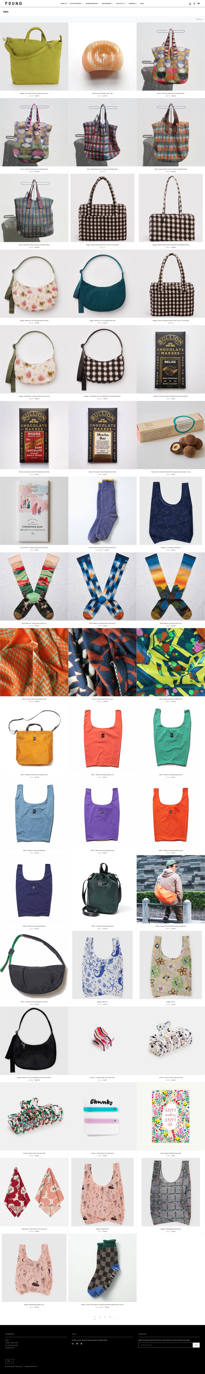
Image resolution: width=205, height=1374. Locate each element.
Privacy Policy (10, 1347)
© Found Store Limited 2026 (13, 1366)
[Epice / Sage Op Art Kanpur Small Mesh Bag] (34, 132)
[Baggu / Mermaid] (102, 965)
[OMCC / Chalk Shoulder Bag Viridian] (102, 889)
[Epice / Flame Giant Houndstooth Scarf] (34, 662)
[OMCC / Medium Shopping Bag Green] (171, 738)
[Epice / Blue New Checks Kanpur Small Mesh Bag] (102, 132)
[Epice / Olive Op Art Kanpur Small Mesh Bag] (171, 57)
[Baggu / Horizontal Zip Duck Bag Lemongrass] (34, 57)
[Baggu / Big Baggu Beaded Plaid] (171, 1192)
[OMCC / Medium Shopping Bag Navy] (34, 889)
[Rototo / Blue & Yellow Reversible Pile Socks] (102, 511)
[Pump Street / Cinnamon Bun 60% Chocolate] (34, 511)
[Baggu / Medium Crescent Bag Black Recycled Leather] (34, 1041)
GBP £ (8, 1361)
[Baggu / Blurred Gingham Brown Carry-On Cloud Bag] (102, 208)
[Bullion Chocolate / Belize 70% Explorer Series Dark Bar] (171, 359)
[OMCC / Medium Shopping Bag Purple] (102, 814)
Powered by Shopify (31, 1366)
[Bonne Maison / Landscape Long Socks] (34, 586)
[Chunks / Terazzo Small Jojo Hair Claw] (171, 1041)
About (7, 1340)
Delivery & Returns (11, 1345)
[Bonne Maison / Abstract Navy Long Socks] (102, 586)
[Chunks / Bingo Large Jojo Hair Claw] (34, 1116)
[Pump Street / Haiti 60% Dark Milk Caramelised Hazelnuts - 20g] (171, 435)
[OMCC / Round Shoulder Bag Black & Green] (34, 965)
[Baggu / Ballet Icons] (102, 1192)
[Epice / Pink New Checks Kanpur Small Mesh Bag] (34, 208)
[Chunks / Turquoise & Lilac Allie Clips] (102, 1116)
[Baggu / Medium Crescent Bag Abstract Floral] (34, 284)
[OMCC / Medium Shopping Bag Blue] (34, 814)
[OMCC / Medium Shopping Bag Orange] (171, 814)
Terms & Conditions (11, 1342)
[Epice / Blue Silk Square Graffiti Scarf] (171, 662)
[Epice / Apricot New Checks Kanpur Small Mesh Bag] (171, 132)
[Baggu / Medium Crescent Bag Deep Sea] (102, 284)
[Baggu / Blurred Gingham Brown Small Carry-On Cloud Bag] (171, 284)
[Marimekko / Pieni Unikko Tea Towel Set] (34, 1192)
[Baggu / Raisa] (171, 965)
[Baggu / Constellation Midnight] (171, 511)
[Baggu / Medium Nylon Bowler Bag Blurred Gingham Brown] (171, 208)
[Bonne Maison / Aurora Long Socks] (171, 586)
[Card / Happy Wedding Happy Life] (171, 1116)
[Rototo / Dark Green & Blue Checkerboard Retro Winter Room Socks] (102, 1268)
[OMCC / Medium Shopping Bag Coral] (102, 738)
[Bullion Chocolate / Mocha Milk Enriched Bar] (102, 435)
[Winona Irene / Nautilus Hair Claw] (102, 57)
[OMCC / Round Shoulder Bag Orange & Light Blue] (171, 889)
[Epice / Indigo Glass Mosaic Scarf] (102, 662)
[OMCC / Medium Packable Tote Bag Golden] (34, 738)
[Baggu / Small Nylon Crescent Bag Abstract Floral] (34, 359)
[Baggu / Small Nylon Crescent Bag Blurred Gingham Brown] (102, 359)
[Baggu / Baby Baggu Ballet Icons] (34, 1268)
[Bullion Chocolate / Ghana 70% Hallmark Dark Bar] (34, 435)
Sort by (198, 19)
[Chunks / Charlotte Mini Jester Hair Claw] (102, 1041)
